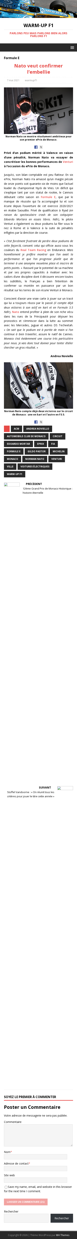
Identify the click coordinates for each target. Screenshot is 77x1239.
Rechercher (11, 1211)
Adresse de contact (16, 1163)
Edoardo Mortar (18, 444)
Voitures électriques (35, 466)
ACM (16, 428)
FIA (53, 444)
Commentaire (13, 1122)
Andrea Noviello (37, 428)
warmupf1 (31, 80)
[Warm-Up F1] (38, 16)
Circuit (57, 436)
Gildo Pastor (37, 451)
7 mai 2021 (13, 80)
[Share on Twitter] (41, 147)
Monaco (12, 459)
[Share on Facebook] (36, 147)
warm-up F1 (14, 474)
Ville (10, 466)
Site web (9, 1175)
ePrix (40, 444)
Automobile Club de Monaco (26, 436)
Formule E (48, 197)
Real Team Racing (33, 250)
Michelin (59, 451)
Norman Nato (34, 459)
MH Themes (62, 1235)
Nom (7, 1152)
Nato (15, 312)
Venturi (68, 162)
